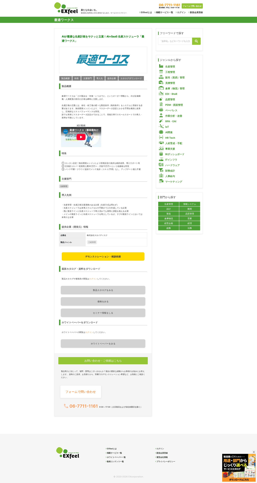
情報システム (189, 204)
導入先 (99, 78)
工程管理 (92, 242)
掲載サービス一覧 (164, 12)
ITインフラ (171, 159)
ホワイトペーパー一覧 (116, 457)
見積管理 (170, 83)
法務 (190, 228)
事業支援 (170, 148)
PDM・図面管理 (174, 104)
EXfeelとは (146, 12)
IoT (167, 126)
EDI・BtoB (171, 94)
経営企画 (168, 223)
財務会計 (170, 170)
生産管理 (63, 186)
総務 (169, 228)
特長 (76, 78)
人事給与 (170, 176)
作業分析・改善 (173, 115)
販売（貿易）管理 (175, 77)
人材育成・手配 (173, 143)
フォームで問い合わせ (192, 6)
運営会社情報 (162, 457)
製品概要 (65, 78)
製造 (169, 213)
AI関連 (169, 132)
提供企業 (111, 78)
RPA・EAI (170, 121)
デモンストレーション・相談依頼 (103, 256)
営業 (190, 218)
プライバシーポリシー (165, 461)
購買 (190, 208)
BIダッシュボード (174, 154)
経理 (190, 223)
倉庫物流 (168, 218)
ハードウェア (172, 165)
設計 (169, 208)
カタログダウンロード (131, 78)
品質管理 (170, 99)
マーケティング (173, 181)
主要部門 (87, 78)
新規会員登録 (196, 12)
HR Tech (170, 137)
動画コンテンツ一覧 (115, 461)
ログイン (181, 12)
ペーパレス (171, 110)
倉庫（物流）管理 (175, 88)
